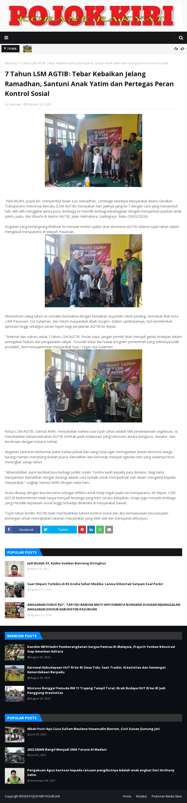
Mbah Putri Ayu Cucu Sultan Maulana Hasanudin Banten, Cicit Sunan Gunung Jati (93, 729)
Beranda (11, 63)
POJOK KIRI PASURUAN (44, 796)
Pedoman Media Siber (167, 796)
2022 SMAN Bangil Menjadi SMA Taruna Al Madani (67, 749)
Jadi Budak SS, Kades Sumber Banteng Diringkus (66, 563)
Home (127, 796)
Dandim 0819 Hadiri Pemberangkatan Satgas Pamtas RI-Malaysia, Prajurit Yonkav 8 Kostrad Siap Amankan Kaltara (101, 649)
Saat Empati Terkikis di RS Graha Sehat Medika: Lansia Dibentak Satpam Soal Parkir (95, 584)
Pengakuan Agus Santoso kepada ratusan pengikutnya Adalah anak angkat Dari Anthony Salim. (100, 772)
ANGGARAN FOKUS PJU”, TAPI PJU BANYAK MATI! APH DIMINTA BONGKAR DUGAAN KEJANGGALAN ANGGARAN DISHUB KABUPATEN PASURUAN (103, 607)
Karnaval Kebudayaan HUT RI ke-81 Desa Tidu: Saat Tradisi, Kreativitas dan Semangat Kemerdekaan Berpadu (96, 669)
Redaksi (141, 796)
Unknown (14, 104)
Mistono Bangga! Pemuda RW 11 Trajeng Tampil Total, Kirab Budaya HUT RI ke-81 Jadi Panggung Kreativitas (96, 690)
